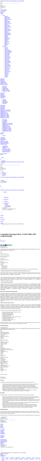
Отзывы (1, 431)
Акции (1, 424)
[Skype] (10, 245)
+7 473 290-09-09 (3, 9)
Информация (2, 433)
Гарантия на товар (3, 441)
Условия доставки (3, 440)
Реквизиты (2, 435)
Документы (2, 432)
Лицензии (2, 430)
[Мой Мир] (4, 245)
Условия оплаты (3, 439)
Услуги (1, 426)
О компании (2, 429)
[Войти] (0, 184)
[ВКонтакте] (1, 245)
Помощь (1, 437)
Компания (2, 427)
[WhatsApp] (8, 245)
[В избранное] (0, 241)
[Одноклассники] (2, 245)
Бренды (1, 425)
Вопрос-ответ (2, 442)
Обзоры (1, 443)
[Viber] (7, 245)
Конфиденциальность (4, 453)
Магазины (2, 436)
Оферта (1, 454)
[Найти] (1, 8)
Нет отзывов (2, 240)
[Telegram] (11, 245)
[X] (5, 245)
